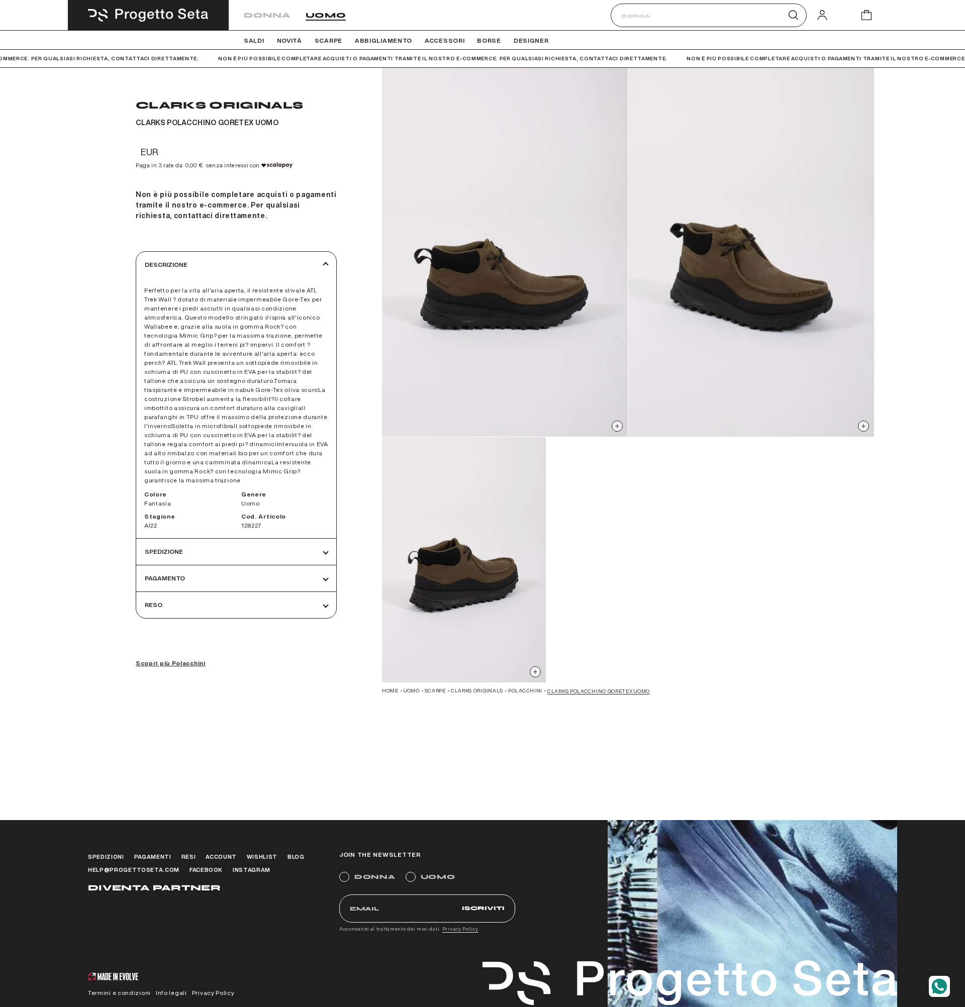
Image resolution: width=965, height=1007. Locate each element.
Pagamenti (152, 856)
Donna (267, 15)
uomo (412, 690)
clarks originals (477, 690)
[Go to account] (822, 15)
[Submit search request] (793, 15)
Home (390, 690)
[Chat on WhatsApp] (939, 986)
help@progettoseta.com (133, 869)
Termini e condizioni (119, 992)
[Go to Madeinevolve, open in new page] (113, 977)
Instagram (251, 869)
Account (221, 856)
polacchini (525, 690)
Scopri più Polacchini (171, 663)
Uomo (326, 15)
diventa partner (154, 887)
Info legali (171, 992)
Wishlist (262, 856)
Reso (153, 604)
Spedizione (164, 551)
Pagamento (165, 578)
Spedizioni (106, 856)
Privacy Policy (460, 928)
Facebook (206, 869)
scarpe (435, 690)
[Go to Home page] (148, 15)
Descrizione (166, 264)
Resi (188, 856)
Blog (296, 856)
